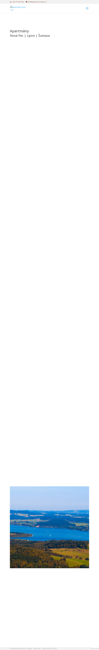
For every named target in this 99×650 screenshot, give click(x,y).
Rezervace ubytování (24, 68)
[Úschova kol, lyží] (34, 336)
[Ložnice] (34, 234)
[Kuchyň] (34, 268)
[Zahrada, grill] (34, 404)
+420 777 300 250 (18, 2)
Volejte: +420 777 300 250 (27, 58)
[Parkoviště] (34, 438)
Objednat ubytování (24, 561)
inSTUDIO (53, 648)
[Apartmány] (34, 199)
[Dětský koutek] (34, 370)
